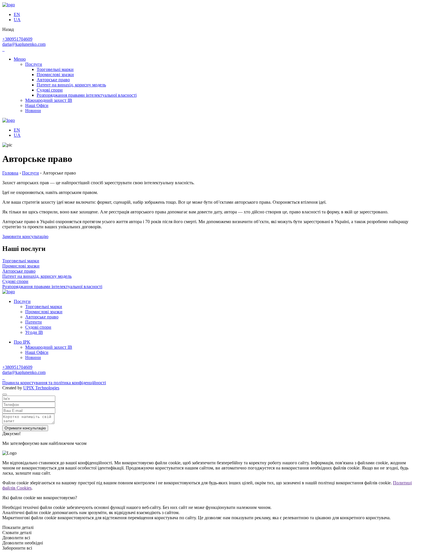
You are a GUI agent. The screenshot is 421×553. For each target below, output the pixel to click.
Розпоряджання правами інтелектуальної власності (87, 95)
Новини (33, 110)
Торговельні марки (55, 69)
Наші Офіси (36, 105)
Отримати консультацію (25, 428)
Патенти (33, 322)
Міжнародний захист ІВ (48, 100)
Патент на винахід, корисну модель (71, 84)
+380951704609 (17, 39)
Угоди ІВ (34, 332)
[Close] (4, 394)
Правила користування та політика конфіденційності (54, 382)
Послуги (33, 64)
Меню (20, 59)
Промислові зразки (55, 74)
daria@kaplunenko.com (24, 44)
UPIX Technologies (41, 387)
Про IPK (22, 342)
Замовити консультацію (25, 236)
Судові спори (50, 90)
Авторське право (53, 79)
